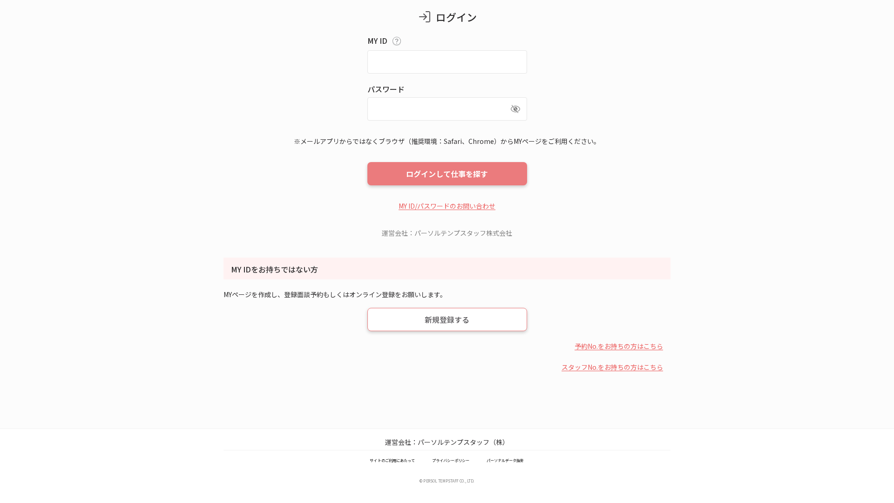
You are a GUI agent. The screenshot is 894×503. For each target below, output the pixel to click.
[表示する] (515, 109)
